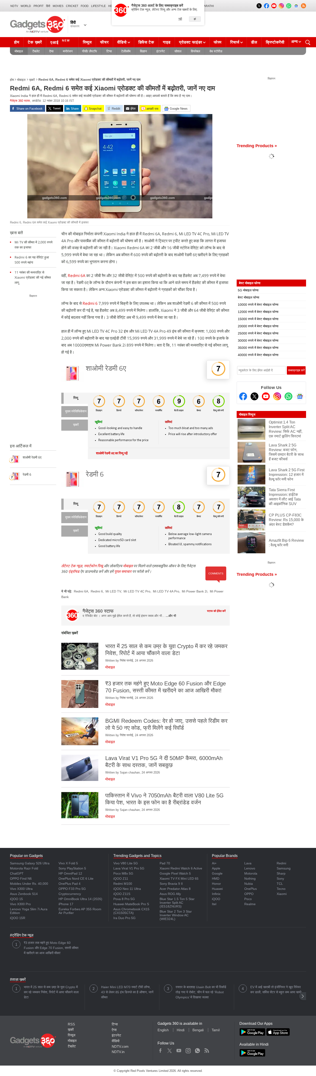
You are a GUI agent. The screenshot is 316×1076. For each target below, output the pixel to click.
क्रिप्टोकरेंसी (275, 42)
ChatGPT (17, 873)
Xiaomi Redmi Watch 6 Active (181, 868)
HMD (215, 878)
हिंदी (48, 6)
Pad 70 (165, 863)
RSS (71, 1024)
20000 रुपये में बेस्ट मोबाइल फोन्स (258, 326)
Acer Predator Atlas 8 (175, 889)
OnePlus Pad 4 (70, 883)
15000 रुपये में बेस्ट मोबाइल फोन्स (258, 319)
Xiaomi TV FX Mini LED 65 (179, 878)
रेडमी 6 (95, 474)
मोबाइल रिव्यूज (247, 414)
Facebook (160, 1049)
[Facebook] (243, 396)
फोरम (218, 42)
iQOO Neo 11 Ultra (127, 889)
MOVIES (58, 6)
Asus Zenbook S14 (24, 894)
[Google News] (300, 396)
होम (16, 42)
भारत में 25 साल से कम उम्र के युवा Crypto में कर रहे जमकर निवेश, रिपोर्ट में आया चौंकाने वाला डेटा (51, 992)
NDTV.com (120, 1046)
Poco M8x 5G (123, 873)
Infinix (216, 894)
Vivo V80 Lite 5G (125, 863)
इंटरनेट (160, 51)
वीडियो (122, 42)
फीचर (104, 42)
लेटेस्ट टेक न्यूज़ (71, 565)
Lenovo (249, 868)
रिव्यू (75, 398)
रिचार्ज (234, 42)
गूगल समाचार (122, 571)
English (163, 1030)
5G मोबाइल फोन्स (248, 290)
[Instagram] (277, 396)
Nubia (248, 883)
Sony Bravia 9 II (171, 883)
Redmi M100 (122, 883)
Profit (38, 6)
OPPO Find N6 (21, 878)
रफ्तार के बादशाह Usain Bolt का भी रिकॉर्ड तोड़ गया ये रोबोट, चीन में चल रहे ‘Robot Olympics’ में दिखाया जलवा (201, 992)
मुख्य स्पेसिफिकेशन (76, 411)
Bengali (198, 1030)
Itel (214, 904)
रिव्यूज (87, 42)
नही (180, 18)
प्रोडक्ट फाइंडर (190, 42)
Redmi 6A (76, 275)
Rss (206, 1049)
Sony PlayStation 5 (72, 868)
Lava (247, 863)
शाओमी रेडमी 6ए (106, 368)
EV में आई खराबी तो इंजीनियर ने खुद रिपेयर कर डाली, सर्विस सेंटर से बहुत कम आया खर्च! (276, 989)
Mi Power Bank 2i (194, 591)
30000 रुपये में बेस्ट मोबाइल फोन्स (258, 340)
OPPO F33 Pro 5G (72, 889)
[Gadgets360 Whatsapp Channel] (288, 396)
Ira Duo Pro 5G (124, 918)
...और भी (171, 616)
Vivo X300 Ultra (21, 889)
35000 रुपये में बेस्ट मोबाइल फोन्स (258, 348)
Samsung (284, 868)
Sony (280, 878)
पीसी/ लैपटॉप (89, 51)
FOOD (85, 6)
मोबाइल (19, 51)
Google (217, 873)
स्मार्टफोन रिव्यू (93, 565)
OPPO (249, 894)
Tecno (281, 889)
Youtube (179, 1049)
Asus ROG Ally (170, 894)
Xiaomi (282, 894)
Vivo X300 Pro (20, 904)
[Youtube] (266, 396)
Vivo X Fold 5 (68, 863)
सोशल (177, 51)
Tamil (216, 1030)
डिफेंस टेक (146, 42)
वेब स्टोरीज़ (216, 51)
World (26, 6)
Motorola (250, 873)
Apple (216, 868)
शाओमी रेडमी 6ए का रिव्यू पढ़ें (112, 453)
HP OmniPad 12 (70, 873)
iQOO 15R (17, 918)
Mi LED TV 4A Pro (166, 591)
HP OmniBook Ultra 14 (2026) (80, 899)
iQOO (216, 899)
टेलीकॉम (125, 51)
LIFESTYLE (98, 6)
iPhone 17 (66, 904)
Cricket (72, 6)
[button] (302, 996)
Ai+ (214, 863)
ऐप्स (51, 51)
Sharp (281, 873)
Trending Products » (257, 145)
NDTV (14, 6)
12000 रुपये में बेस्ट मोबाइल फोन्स (258, 312)
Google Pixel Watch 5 (175, 873)
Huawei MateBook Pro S (131, 904)
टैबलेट (36, 51)
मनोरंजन (68, 51)
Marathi (207, 6)
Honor (216, 883)
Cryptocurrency (70, 894)
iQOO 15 (16, 899)
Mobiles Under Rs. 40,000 (29, 883)
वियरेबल (195, 51)
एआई (60, 42)
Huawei (217, 889)
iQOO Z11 (120, 878)
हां (195, 19)
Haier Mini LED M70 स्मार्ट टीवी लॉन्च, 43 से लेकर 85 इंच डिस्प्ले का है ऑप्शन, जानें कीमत (127, 992)
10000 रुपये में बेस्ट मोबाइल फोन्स (258, 304)
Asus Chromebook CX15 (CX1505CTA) (131, 911)
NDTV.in (118, 1052)
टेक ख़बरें (35, 42)
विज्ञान (143, 51)
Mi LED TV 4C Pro (137, 591)
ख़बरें (32, 80)
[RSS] (303, 5)
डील (254, 42)
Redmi (281, 863)
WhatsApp (197, 1049)
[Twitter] (254, 396)
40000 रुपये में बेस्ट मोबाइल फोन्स (258, 355)
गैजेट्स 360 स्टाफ (20, 100)
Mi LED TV (113, 591)
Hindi (180, 1030)
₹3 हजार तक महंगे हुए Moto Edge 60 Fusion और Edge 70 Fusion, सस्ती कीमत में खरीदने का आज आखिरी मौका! (51, 948)
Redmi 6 (90, 303)
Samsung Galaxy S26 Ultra (30, 863)
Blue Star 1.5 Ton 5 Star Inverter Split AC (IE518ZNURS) (177, 902)
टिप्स (109, 51)
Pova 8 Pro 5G (124, 899)
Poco (248, 899)
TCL (280, 883)
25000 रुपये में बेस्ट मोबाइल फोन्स (258, 333)
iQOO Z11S (121, 894)
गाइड (166, 42)
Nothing (250, 878)
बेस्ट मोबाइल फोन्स (248, 297)
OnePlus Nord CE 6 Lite (76, 878)
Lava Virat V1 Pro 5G (128, 868)
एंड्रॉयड (73, 571)
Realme (250, 904)
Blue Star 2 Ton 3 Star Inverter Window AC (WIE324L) (176, 915)
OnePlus (250, 889)
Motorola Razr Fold (24, 868)
